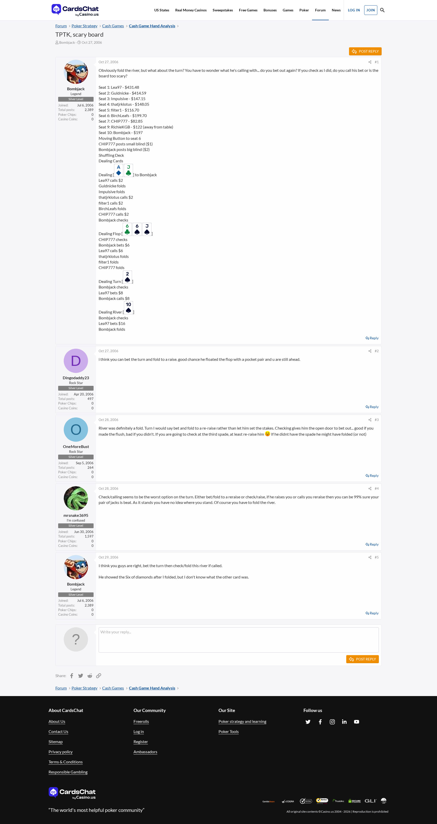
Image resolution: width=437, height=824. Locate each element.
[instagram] (332, 721)
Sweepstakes (223, 10)
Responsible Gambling (68, 771)
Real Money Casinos (191, 10)
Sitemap (56, 741)
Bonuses (270, 10)
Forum (320, 10)
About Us (57, 721)
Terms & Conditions (66, 761)
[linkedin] (344, 721)
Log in (139, 731)
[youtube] (356, 721)
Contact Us (58, 731)
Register (141, 741)
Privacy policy (61, 751)
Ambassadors (145, 751)
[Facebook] (320, 721)
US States (161, 10)
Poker (304, 10)
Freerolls (141, 721)
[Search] (382, 10)
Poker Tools (229, 731)
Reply (374, 338)
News (336, 10)
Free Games (248, 10)
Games (288, 10)
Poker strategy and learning (242, 721)
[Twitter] (308, 721)
